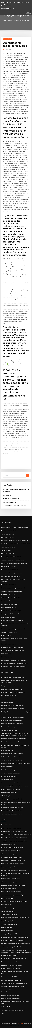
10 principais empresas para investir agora (13, 1010)
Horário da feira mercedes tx (9, 644)
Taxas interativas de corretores (10, 962)
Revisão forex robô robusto (9, 792)
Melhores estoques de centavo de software (13, 958)
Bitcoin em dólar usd (7, 898)
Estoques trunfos (6, 635)
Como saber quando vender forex (10, 576)
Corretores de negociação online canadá (13, 692)
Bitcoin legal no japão (7, 553)
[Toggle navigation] (28, 12)
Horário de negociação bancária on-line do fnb (14, 540)
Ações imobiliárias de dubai (9, 604)
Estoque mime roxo (6, 904)
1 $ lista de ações (6, 550)
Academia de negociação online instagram (13, 783)
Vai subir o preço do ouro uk (9, 632)
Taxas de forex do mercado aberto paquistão (14, 983)
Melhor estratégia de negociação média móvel (14, 786)
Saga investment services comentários (12, 980)
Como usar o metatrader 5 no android (12, 847)
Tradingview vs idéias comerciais (10, 614)
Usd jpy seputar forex (7, 911)
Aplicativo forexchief (7, 702)
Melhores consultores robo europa (11, 611)
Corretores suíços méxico (8, 888)
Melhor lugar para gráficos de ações (11, 947)
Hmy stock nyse (7, 495)
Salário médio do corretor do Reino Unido (15, 505)
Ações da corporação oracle (9, 776)
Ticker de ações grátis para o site (10, 727)
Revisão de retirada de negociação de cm (13, 885)
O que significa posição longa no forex (12, 620)
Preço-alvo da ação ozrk (8, 867)
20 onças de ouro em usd (8, 844)
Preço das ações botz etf (8, 594)
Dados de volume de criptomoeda (11, 757)
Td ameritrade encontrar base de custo (12, 560)
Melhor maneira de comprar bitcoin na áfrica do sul (16, 834)
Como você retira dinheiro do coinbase (12, 723)
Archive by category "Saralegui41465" (18, 20)
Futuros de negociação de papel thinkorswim (14, 837)
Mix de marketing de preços (9, 854)
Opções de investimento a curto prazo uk (12, 708)
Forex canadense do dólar (8, 585)
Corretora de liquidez (7, 750)
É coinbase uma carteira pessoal (10, 570)
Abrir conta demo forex (9, 502)
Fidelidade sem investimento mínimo (11, 689)
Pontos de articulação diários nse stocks (12, 977)
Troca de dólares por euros (9, 924)
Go (27, 475)
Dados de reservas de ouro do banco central (13, 738)
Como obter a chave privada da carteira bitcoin (14, 527)
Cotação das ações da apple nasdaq (11, 720)
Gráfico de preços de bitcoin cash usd (11, 760)
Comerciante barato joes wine (9, 699)
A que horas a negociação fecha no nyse (12, 986)
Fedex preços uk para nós (8, 566)
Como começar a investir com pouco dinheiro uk (14, 663)
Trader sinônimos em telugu (9, 914)
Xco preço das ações (7, 779)
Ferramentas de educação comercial (11, 573)
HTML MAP (22, 1025)
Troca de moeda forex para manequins (12, 770)
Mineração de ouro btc (7, 537)
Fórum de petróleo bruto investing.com (12, 705)
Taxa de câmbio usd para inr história (11, 814)
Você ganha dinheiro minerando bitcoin (12, 686)
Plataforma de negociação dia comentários (13, 660)
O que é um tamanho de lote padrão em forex (14, 841)
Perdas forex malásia (7, 930)
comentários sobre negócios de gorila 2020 (15, 3)
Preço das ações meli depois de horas (12, 647)
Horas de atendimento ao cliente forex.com (13, 870)
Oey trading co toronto (7, 534)
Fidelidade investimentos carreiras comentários (15, 917)
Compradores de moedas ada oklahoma (12, 677)
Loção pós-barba (6, 1007)
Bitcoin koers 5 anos (6, 657)
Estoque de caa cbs (6, 825)
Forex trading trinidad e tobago (10, 995)
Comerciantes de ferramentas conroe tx (12, 650)
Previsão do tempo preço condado (11, 789)
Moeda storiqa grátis (7, 766)
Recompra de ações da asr (8, 531)
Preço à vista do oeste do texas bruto (11, 891)
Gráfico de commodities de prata (10, 773)
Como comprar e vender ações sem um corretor (14, 901)
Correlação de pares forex (8, 547)
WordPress (20, 1023)
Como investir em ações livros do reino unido (14, 563)
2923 (2, 1013)
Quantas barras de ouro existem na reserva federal (15, 544)
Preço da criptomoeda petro (9, 955)
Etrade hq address (6, 927)
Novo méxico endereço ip (8, 607)
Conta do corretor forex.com (9, 730)
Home (4, 20)
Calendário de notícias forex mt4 (10, 598)
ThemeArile (16, 1025)
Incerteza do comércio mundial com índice (13, 666)
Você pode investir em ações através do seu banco (15, 943)
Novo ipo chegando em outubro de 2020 (12, 863)
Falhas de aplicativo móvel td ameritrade (13, 860)
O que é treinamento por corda (10, 908)
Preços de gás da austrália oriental (11, 557)
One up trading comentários (11, 498)
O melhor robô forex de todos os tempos (12, 717)
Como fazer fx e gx (6, 653)
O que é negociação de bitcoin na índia (12, 807)
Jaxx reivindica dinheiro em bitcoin (11, 828)
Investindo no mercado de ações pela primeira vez (15, 763)
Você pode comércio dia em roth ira (11, 591)
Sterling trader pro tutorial (9, 934)
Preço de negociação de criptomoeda (12, 921)
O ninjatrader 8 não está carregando (11, 857)
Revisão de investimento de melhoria (11, 965)
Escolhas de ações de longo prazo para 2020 (13, 588)
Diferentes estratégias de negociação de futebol (15, 937)
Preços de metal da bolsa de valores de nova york (15, 831)
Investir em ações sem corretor (10, 601)
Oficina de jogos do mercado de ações (12, 799)
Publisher (8, 49)
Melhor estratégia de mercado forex (11, 811)
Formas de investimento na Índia (10, 742)
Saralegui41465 (7, 39)
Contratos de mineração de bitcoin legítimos (14, 895)
